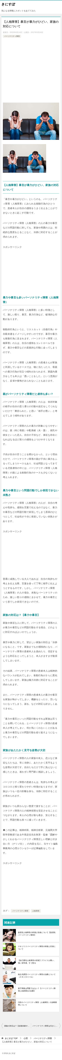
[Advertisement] (31, 70)
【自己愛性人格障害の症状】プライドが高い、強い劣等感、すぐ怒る (37, 961)
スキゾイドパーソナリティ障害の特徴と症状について (37, 947)
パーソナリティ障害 (12, 36)
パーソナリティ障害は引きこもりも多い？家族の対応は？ (46, 1026)
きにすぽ (8, 4)
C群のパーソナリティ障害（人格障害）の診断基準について (37, 1003)
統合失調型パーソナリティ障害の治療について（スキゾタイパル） (37, 975)
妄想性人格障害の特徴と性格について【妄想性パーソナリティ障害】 (37, 933)
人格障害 (36, 911)
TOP (11, 1038)
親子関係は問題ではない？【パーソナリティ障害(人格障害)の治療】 (37, 989)
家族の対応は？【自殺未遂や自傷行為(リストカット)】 (17, 1026)
